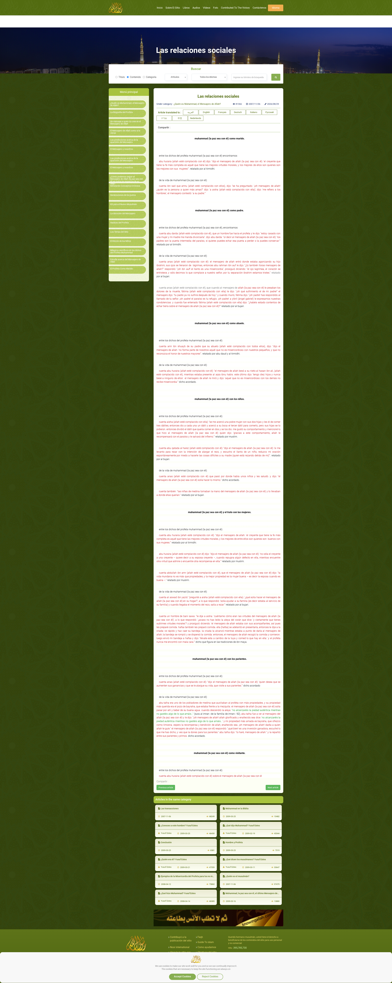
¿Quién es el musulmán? (237, 876)
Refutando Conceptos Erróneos (125, 186)
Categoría (151, 77)
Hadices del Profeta (119, 223)
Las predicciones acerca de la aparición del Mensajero (124, 141)
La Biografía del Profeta (121, 112)
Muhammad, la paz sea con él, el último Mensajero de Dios (254, 893)
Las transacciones (170, 808)
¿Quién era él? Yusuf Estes (174, 859)
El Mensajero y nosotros (121, 149)
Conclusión (166, 842)
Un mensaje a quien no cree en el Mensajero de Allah (125, 122)
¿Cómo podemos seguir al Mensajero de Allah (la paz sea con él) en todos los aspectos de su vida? (126, 180)
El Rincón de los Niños (120, 241)
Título (122, 77)
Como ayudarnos (207, 947)
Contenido (135, 77)
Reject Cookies (210, 976)
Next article (273, 787)
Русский (269, 112)
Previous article (165, 787)
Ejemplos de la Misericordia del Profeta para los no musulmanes (192, 876)
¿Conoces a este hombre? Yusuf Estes (179, 825)
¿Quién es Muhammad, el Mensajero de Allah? (127, 104)
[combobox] (176, 77)
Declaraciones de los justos (123, 195)
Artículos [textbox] (175, 77)
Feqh (200, 937)
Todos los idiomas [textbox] (208, 77)
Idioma (275, 7)
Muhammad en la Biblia (237, 808)
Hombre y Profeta (234, 842)
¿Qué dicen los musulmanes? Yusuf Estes (246, 859)
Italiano (253, 112)
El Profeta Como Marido (121, 269)
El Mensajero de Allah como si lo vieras (125, 132)
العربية (191, 112)
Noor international (179, 947)
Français (222, 112)
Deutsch (238, 112)
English (206, 112)
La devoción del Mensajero (122, 213)
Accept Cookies (182, 976)
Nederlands (195, 118)
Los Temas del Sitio (119, 232)
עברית (164, 118)
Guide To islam (206, 942)
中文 (180, 118)
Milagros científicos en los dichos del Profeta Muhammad (125, 251)
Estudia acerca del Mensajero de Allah (125, 260)
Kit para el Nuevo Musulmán (123, 204)
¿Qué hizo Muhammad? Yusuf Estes (178, 893)
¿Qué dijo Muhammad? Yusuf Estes (243, 825)
